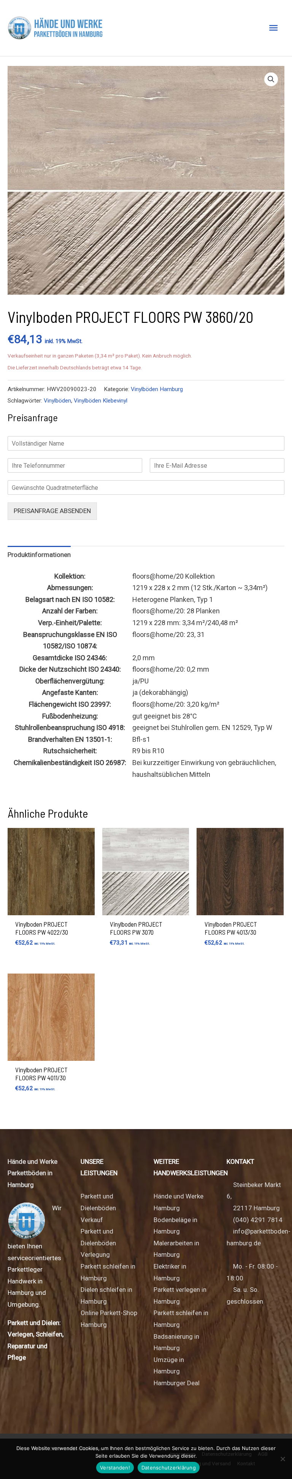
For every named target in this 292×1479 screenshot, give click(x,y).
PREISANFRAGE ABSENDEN (52, 511)
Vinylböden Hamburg (157, 389)
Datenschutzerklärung (168, 1468)
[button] (271, 79)
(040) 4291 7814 (257, 1220)
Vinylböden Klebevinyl (100, 400)
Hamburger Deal (177, 1383)
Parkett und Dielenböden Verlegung (98, 1242)
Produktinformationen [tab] (39, 554)
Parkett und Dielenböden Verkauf (98, 1207)
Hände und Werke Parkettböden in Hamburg (32, 1173)
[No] (282, 1459)
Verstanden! (115, 1468)
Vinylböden (57, 400)
